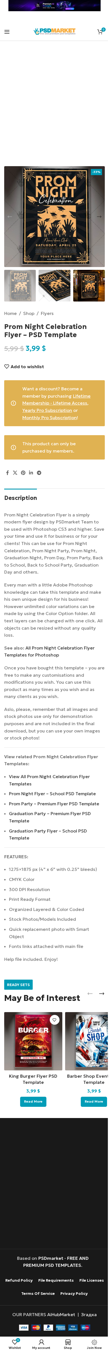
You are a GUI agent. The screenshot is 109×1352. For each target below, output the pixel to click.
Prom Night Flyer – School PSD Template (52, 793)
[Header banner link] (54, 5)
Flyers (47, 313)
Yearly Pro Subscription (47, 410)
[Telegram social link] (39, 473)
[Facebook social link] (7, 473)
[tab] (20, 497)
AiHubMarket (61, 1314)
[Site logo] (54, 31)
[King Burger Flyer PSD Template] (33, 1041)
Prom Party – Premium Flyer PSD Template (54, 803)
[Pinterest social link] (23, 473)
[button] (9, 216)
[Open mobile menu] (7, 31)
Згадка (89, 1314)
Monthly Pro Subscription (49, 417)
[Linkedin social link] (31, 473)
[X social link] (15, 473)
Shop (28, 313)
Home (10, 313)
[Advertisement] (54, 107)
